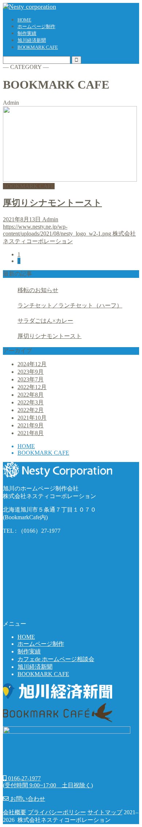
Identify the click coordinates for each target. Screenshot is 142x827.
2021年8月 (30, 433)
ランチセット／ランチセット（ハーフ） (69, 305)
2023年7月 (30, 379)
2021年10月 (32, 418)
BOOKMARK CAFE (37, 47)
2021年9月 (30, 425)
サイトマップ (104, 812)
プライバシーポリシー (57, 812)
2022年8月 (30, 395)
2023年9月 (30, 372)
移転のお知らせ (37, 290)
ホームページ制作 (36, 26)
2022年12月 (32, 387)
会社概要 (14, 812)
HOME (24, 20)
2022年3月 (30, 402)
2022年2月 (30, 410)
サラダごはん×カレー (45, 321)
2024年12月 (32, 364)
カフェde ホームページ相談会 (55, 659)
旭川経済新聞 (31, 40)
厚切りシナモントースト (49, 336)
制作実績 (26, 33)
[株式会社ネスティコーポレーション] (29, 6)
